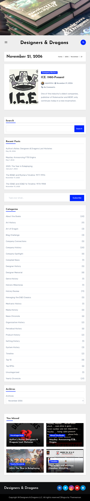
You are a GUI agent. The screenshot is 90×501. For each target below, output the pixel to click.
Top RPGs (10, 366)
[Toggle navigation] (6, 42)
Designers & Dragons (44, 42)
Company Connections (16, 241)
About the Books (13, 216)
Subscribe (77, 198)
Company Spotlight (14, 254)
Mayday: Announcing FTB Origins (21, 157)
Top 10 (8, 360)
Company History (49, 73)
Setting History (13, 341)
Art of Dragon (12, 229)
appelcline (49, 83)
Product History (13, 335)
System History (13, 347)
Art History (11, 222)
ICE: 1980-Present (52, 77)
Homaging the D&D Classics (18, 297)
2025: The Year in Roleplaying (19, 166)
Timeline (10, 353)
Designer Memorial (14, 272)
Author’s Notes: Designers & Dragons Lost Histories (29, 148)
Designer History (13, 266)
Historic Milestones (14, 285)
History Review (12, 291)
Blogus (64, 497)
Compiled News (13, 260)
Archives (10, 396)
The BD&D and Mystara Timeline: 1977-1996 (25, 175)
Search (10, 121)
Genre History (12, 279)
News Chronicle (13, 316)
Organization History (15, 322)
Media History (12, 310)
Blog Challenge (13, 235)
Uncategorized (12, 372)
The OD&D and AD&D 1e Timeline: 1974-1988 (26, 184)
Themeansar (75, 497)
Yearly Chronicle (13, 378)
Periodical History (14, 329)
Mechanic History (13, 304)
